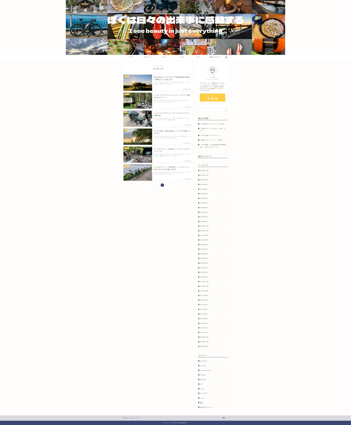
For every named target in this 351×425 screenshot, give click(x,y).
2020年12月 (204, 337)
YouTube (181, 57)
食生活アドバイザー (214, 57)
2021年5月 (203, 314)
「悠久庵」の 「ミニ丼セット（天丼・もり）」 (212, 130)
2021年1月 (203, 332)
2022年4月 (203, 263)
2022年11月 (204, 231)
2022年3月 (203, 268)
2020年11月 (204, 342)
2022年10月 (204, 235)
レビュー (198, 57)
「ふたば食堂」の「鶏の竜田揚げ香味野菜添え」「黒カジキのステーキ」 (213, 146)
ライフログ (203, 393)
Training (164, 57)
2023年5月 (203, 203)
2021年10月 (204, 291)
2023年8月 (203, 189)
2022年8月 (203, 245)
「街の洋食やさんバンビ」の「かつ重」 (212, 124)
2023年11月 (204, 175)
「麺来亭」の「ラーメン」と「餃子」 (211, 140)
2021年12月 (204, 282)
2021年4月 (203, 319)
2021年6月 (203, 309)
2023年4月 (203, 208)
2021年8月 (203, 300)
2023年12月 (204, 171)
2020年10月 (204, 346)
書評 (201, 403)
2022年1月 (203, 277)
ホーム (131, 57)
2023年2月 (203, 217)
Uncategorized (205, 370)
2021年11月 (204, 286)
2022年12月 (204, 226)
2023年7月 (203, 194)
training (203, 366)
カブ (201, 384)
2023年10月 (204, 180)
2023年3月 (203, 212)
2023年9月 (203, 184)
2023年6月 (203, 198)
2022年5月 (203, 258)
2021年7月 (203, 305)
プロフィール (147, 57)
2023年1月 (203, 221)
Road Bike (203, 361)
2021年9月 (203, 295)
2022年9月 (203, 240)
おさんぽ (203, 380)
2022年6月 (203, 254)
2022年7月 (203, 249)
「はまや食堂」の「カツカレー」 (210, 135)
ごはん (202, 389)
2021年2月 (203, 328)
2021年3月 (203, 323)
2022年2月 (203, 272)
